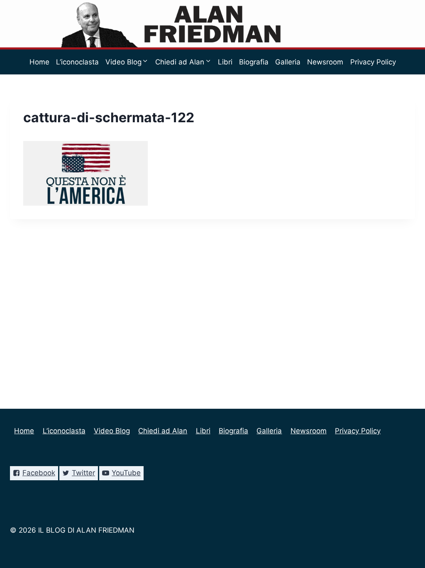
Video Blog (112, 431)
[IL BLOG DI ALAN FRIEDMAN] (212, 23)
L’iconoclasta (77, 62)
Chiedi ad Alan (162, 431)
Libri (225, 62)
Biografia (254, 62)
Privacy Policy (373, 62)
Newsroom (325, 62)
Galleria (287, 62)
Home (39, 62)
